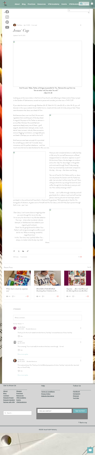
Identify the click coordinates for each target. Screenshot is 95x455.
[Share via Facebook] (14, 251)
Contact (6, 396)
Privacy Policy (45, 394)
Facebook (76, 392)
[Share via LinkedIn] (23, 251)
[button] (92, 3)
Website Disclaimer (47, 396)
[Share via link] (28, 251)
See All (89, 267)
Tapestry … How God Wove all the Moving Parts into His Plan (77, 290)
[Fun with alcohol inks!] (17, 278)
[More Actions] (81, 328)
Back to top (83, 422)
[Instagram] (7, 17)
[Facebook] (7, 12)
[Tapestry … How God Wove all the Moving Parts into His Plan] (77, 278)
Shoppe (19, 391)
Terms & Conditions (48, 392)
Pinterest (76, 396)
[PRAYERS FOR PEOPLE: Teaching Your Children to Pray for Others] (47, 278)
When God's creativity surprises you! (17, 290)
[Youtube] (7, 27)
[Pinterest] (7, 22)
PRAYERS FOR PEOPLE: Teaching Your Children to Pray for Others (47, 290)
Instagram (76, 394)
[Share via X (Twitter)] (18, 251)
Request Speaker (9, 400)
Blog (4, 393)
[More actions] (81, 25)
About (5, 391)
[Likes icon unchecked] (19, 336)
